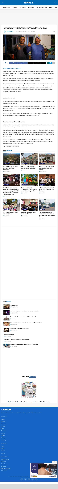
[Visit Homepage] (29, 3)
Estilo (2, 428)
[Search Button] (55, 2)
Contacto (3, 466)
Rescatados (16, 146)
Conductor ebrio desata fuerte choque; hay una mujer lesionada (24, 311)
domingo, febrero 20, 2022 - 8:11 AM (25, 31)
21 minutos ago (7, 171)
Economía (3, 424)
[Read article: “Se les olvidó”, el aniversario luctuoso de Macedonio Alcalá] (6, 318)
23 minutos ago (43, 171)
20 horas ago (42, 218)
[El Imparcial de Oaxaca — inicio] (29, 410)
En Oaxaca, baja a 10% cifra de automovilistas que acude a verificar (46, 168)
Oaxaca (15, 7)
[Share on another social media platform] (53, 63)
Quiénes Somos (5, 459)
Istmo (2, 446)
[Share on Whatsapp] (48, 63)
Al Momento (6, 7)
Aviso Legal (3, 470)
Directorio (3, 461)
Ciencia (3, 435)
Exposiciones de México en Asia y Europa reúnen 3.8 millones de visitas (26, 322)
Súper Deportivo (42, 7)
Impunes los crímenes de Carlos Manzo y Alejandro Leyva (16, 339)
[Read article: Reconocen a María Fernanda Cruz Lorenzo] (6, 330)
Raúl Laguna (10, 31)
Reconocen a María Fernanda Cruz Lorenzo (19, 328)
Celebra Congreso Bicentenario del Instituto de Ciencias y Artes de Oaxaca (46, 189)
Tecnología (3, 440)
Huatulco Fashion (14, 305)
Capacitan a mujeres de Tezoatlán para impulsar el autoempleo (24, 344)
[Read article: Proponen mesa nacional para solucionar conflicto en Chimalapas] (11, 159)
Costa (2, 448)
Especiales (23, 7)
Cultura (3, 437)
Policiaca (31, 7)
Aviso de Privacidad (5, 468)
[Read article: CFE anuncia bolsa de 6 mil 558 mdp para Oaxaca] (11, 205)
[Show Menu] (2, 2)
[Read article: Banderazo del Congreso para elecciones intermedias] (29, 205)
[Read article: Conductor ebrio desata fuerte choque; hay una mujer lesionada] (6, 312)
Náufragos (9, 146)
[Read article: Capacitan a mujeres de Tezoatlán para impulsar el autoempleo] (6, 346)
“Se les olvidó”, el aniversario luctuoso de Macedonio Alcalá (23, 316)
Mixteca (3, 450)
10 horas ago (7, 196)
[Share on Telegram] (50, 63)
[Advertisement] (29, 18)
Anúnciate (3, 463)
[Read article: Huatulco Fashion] (6, 306)
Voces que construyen (9, 334)
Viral (50, 7)
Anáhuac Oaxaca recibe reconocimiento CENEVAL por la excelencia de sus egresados (29, 189)
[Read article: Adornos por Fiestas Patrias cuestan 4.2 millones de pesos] (29, 159)
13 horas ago (24, 192)
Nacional (3, 426)
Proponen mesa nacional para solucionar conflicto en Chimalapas (10, 168)
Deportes (3, 430)
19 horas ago (42, 192)
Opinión (3, 433)
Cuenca (3, 453)
